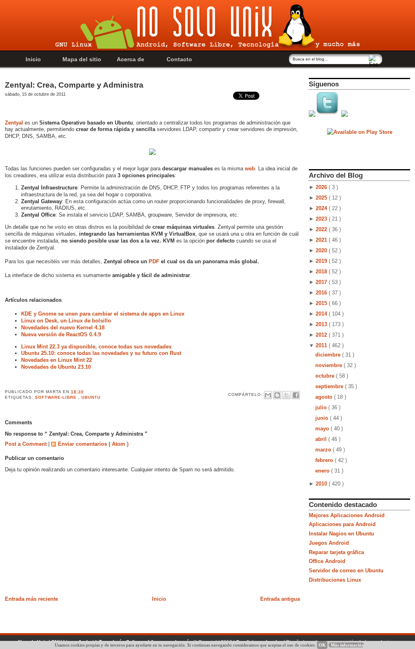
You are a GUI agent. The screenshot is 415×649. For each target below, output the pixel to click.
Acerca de (130, 59)
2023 (322, 219)
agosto (324, 397)
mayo (323, 429)
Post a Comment (26, 444)
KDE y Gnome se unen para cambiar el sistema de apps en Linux (102, 314)
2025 (322, 198)
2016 (322, 293)
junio (322, 418)
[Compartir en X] (286, 395)
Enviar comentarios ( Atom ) (93, 444)
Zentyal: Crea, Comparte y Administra (74, 85)
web (250, 168)
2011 (322, 345)
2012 (322, 335)
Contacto (179, 59)
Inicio (33, 59)
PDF (154, 261)
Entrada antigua (280, 599)
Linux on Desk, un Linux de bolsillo (66, 321)
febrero (325, 460)
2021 (322, 240)
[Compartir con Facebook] (296, 395)
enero (323, 471)
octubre (325, 376)
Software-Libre (56, 397)
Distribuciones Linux (335, 580)
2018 (322, 272)
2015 (322, 303)
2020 (322, 250)
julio (321, 407)
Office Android (327, 561)
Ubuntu (91, 397)
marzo (324, 450)
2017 (322, 282)
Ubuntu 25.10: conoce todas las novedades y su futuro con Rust (101, 353)
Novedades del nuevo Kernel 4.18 (63, 327)
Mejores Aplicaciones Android (347, 515)
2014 (322, 314)
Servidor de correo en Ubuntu (346, 570)
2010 (322, 484)
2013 (322, 324)
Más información (347, 645)
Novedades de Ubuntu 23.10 (56, 367)
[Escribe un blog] (277, 395)
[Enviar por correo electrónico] (268, 395)
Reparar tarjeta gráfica (336, 552)
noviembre (329, 365)
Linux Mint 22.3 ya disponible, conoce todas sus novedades (96, 347)
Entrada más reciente (31, 599)
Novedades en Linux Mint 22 (56, 360)
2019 (322, 261)
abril (321, 439)
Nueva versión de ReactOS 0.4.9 (61, 334)
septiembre (330, 386)
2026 (322, 187)
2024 (322, 208)
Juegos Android (329, 543)
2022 (322, 229)
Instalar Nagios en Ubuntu (341, 534)
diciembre (328, 355)
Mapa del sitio (81, 59)
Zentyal (14, 123)
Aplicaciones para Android (342, 524)
